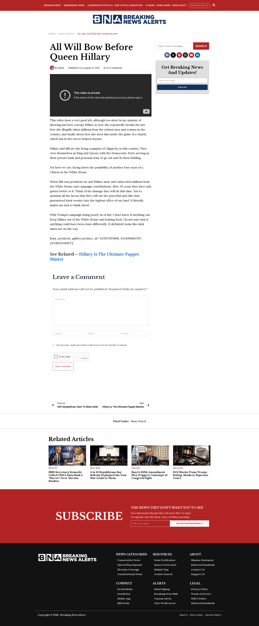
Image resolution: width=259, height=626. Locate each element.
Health (53, 468)
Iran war (95, 468)
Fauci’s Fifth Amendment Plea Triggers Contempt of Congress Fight (149, 475)
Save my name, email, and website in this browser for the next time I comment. (92, 345)
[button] (199, 5)
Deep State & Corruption (128, 5)
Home (52, 33)
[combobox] (174, 46)
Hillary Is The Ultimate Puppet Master (94, 257)
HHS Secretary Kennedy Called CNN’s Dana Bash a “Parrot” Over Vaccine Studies (66, 476)
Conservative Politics (100, 5)
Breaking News (52, 5)
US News (150, 5)
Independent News (74, 5)
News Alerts (179, 5)
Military (178, 468)
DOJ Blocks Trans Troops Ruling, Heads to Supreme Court (190, 475)
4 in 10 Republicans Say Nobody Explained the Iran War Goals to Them (108, 475)
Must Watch (66, 33)
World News (163, 5)
